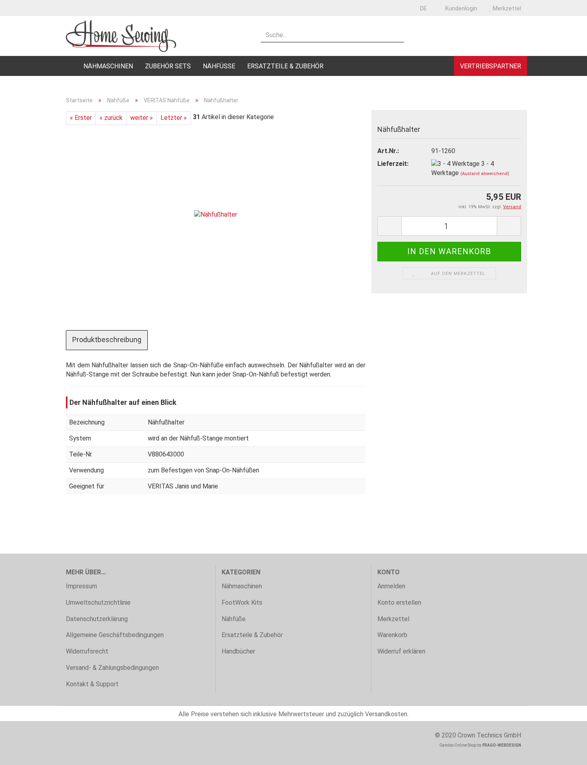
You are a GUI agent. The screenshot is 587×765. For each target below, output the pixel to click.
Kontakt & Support (92, 684)
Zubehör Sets (168, 66)
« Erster (81, 118)
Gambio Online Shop (457, 745)
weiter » (141, 118)
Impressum (81, 586)
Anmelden (391, 586)
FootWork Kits (242, 602)
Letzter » (174, 118)
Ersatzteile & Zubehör (285, 66)
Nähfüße (219, 66)
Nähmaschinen (108, 66)
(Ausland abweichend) (484, 173)
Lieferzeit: (393, 163)
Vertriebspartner (490, 66)
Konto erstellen (399, 602)
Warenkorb (392, 635)
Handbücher (238, 651)
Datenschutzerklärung (97, 619)
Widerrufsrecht (87, 651)
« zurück (111, 118)
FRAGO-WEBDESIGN (501, 745)
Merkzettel (506, 8)
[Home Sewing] (157, 36)
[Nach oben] (565, 753)
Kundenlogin (460, 8)
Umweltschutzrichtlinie (98, 602)
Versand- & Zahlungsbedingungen (112, 667)
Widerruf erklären (401, 651)
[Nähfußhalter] (215, 214)
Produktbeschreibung (106, 339)
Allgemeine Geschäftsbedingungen (115, 635)
